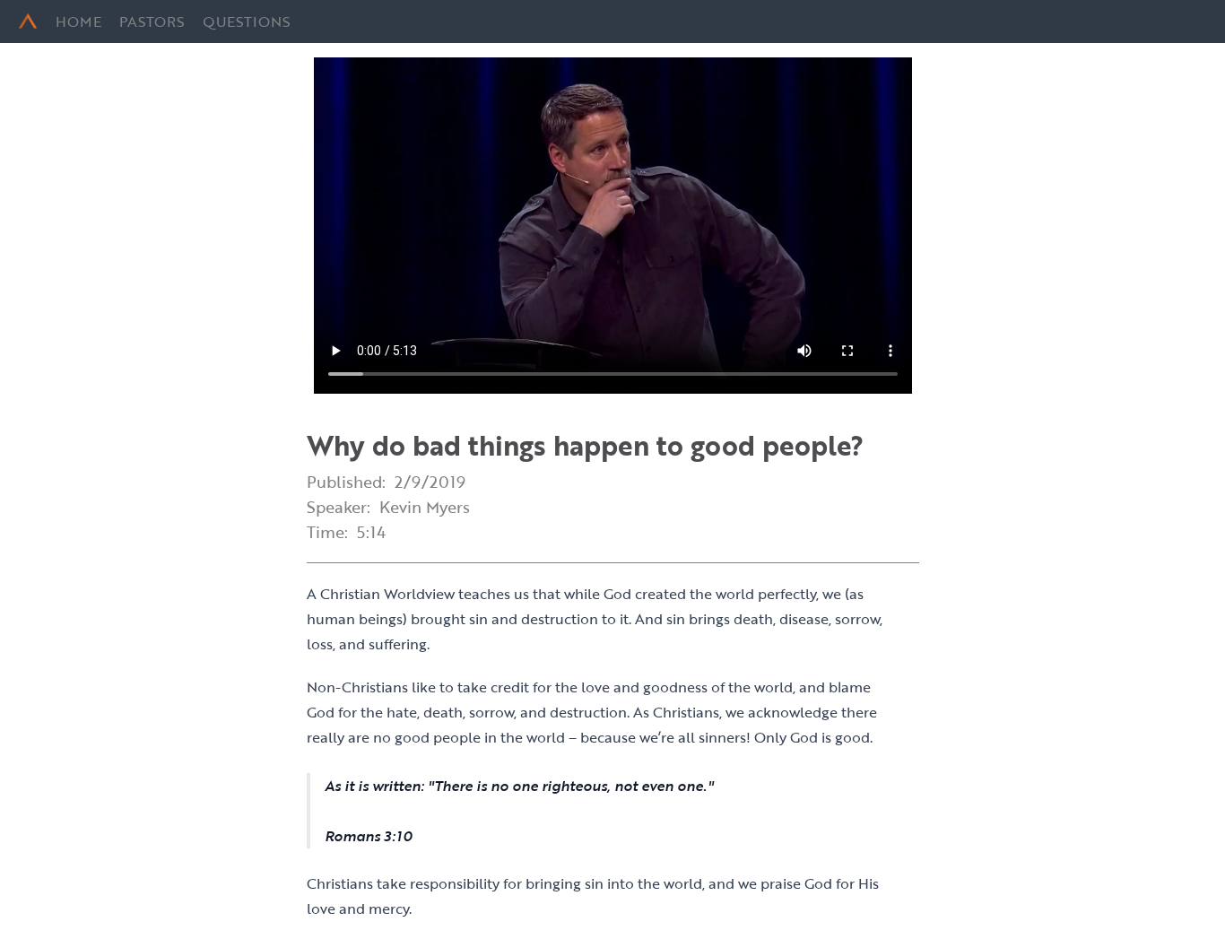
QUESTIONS (247, 21)
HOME (78, 21)
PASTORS (152, 21)
